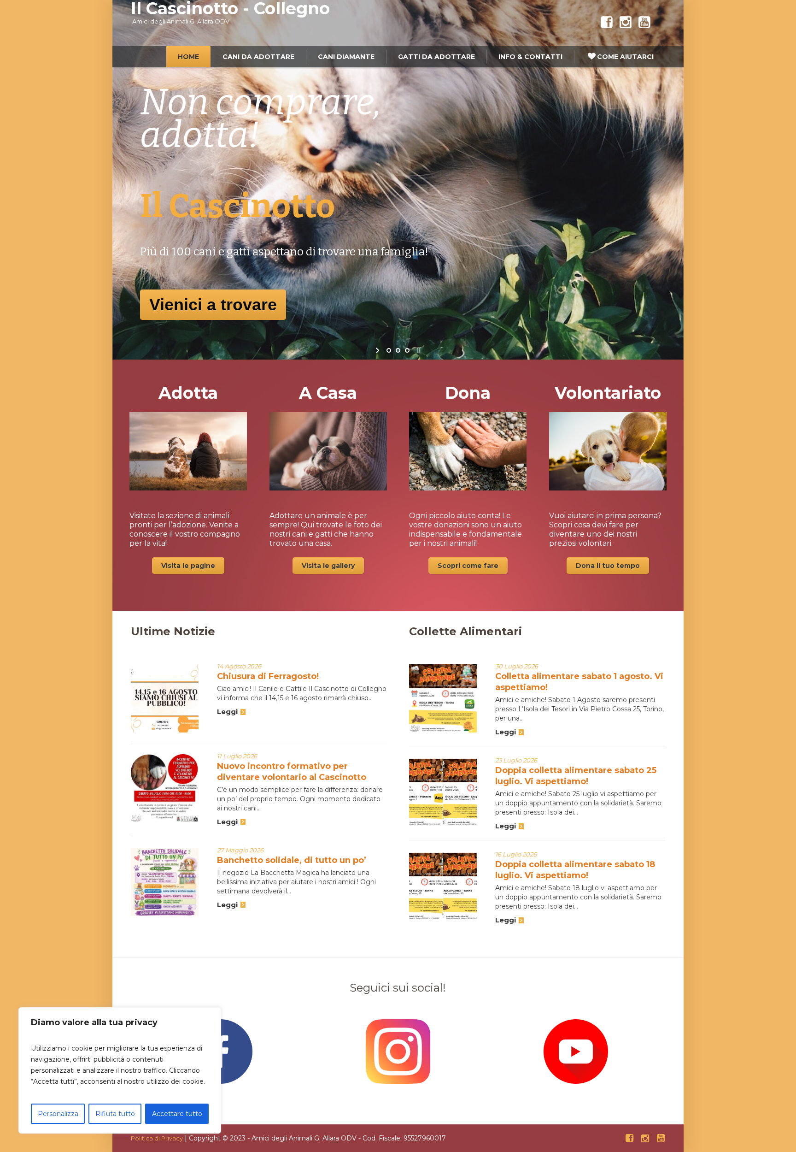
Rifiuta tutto (115, 1114)
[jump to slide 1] (388, 350)
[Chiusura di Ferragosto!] (165, 698)
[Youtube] (644, 23)
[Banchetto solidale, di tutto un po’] (165, 882)
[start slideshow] (378, 350)
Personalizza (58, 1114)
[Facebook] (607, 23)
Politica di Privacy (157, 1138)
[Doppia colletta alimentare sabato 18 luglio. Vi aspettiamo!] (443, 886)
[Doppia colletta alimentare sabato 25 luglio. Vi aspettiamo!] (443, 792)
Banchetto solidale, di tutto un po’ (291, 860)
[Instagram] (625, 23)
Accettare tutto (177, 1114)
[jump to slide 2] (398, 350)
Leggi (227, 711)
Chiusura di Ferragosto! (268, 676)
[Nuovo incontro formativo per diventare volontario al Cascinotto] (165, 788)
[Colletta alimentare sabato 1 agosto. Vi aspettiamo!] (443, 698)
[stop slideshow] (417, 350)
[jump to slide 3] (407, 350)
